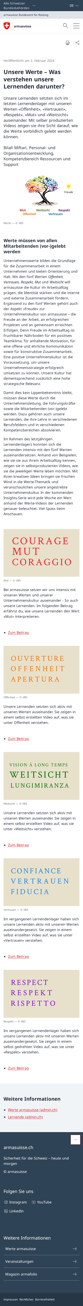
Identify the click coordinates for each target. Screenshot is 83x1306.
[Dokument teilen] (77, 42)
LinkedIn (16, 1211)
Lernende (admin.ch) (25, 1116)
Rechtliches (26, 1299)
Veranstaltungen (19, 1261)
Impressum (11, 1299)
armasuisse (22, 26)
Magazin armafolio (21, 1274)
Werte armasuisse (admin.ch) (32, 1109)
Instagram (18, 1202)
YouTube (44, 1202)
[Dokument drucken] (67, 42)
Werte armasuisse (20, 1248)
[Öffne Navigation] (76, 25)
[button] (75, 1140)
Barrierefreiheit (44, 1299)
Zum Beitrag (18, 632)
